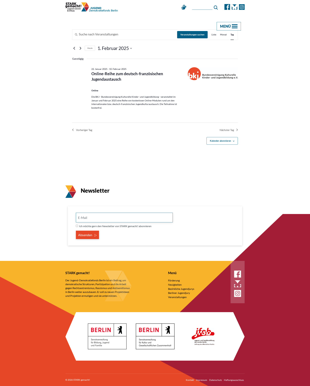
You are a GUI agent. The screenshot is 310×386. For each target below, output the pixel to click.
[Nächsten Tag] (80, 48)
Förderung (174, 280)
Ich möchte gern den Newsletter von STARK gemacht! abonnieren (115, 226)
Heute (90, 48)
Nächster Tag (227, 129)
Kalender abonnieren (220, 140)
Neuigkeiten (175, 284)
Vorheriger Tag (84, 129)
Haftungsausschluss (234, 380)
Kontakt (190, 380)
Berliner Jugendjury (179, 292)
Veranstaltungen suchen (192, 34)
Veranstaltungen (177, 297)
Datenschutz (215, 380)
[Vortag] (74, 48)
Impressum (201, 380)
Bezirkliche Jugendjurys (181, 288)
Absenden (85, 235)
